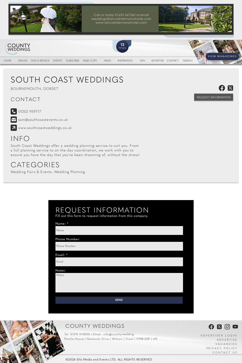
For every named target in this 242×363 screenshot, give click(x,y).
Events (57, 61)
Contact (173, 61)
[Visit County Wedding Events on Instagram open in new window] (226, 328)
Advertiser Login (219, 336)
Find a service (40, 61)
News (107, 61)
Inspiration (125, 61)
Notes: (60, 270)
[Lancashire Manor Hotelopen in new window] (121, 19)
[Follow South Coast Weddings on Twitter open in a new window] (231, 90)
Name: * (61, 224)
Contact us (224, 353)
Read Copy (90, 61)
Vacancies (226, 344)
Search (188, 61)
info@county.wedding (118, 334)
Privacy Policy (221, 348)
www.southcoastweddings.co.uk (45, 128)
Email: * (61, 255)
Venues (22, 61)
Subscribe (72, 61)
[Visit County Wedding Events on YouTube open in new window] (234, 328)
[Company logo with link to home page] (28, 43)
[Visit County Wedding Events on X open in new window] (219, 328)
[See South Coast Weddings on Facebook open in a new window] (222, 90)
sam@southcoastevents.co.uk (43, 120)
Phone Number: (67, 239)
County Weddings (95, 326)
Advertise (157, 61)
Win (142, 61)
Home (7, 61)
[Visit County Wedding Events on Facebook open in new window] (210, 328)
